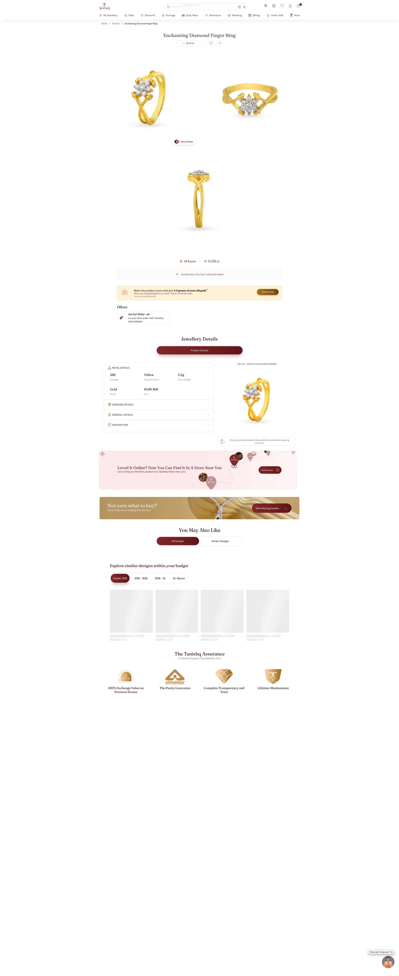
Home (104, 23)
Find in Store (267, 470)
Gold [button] (131, 15)
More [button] (297, 15)
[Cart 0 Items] (298, 5)
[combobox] (204, 6)
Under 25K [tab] (120, 578)
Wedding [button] (237, 15)
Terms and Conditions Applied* (145, 296)
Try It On (190, 43)
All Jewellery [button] (110, 15)
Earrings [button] (170, 15)
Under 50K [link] (277, 15)
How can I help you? (380, 952)
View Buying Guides (267, 508)
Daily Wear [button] (192, 15)
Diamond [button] (150, 15)
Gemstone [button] (215, 15)
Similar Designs (220, 541)
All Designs (178, 541)
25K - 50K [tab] (141, 578)
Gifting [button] (256, 15)
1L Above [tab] (179, 578)
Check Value (268, 291)
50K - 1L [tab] (160, 578)
